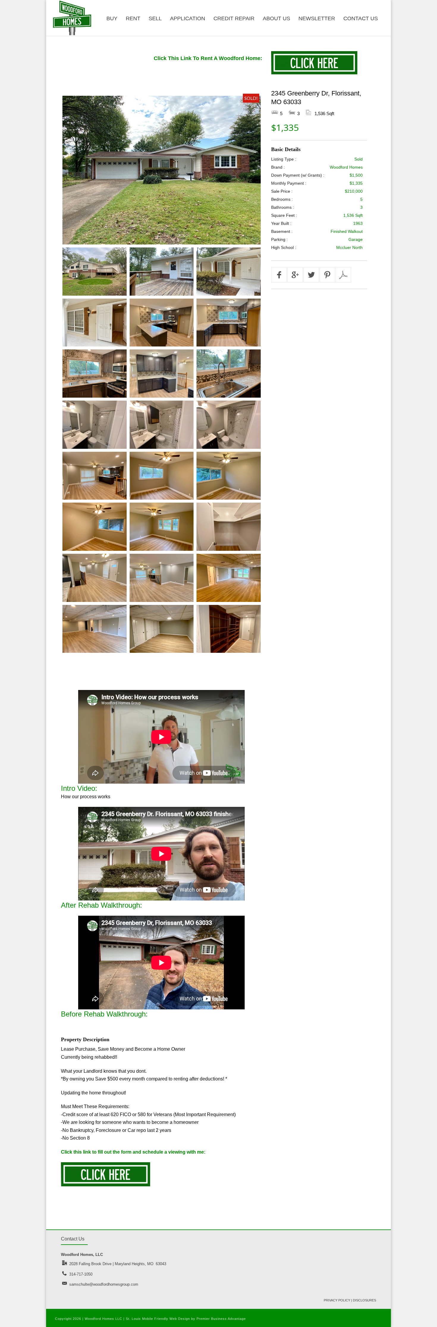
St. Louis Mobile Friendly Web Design (158, 1318)
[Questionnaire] (105, 1185)
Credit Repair (233, 18)
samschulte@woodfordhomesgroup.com (103, 1284)
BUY (111, 18)
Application (187, 18)
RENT (133, 18)
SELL (155, 18)
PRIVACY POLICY (337, 1300)
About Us (276, 18)
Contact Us (360, 18)
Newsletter (316, 18)
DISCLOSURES (364, 1300)
